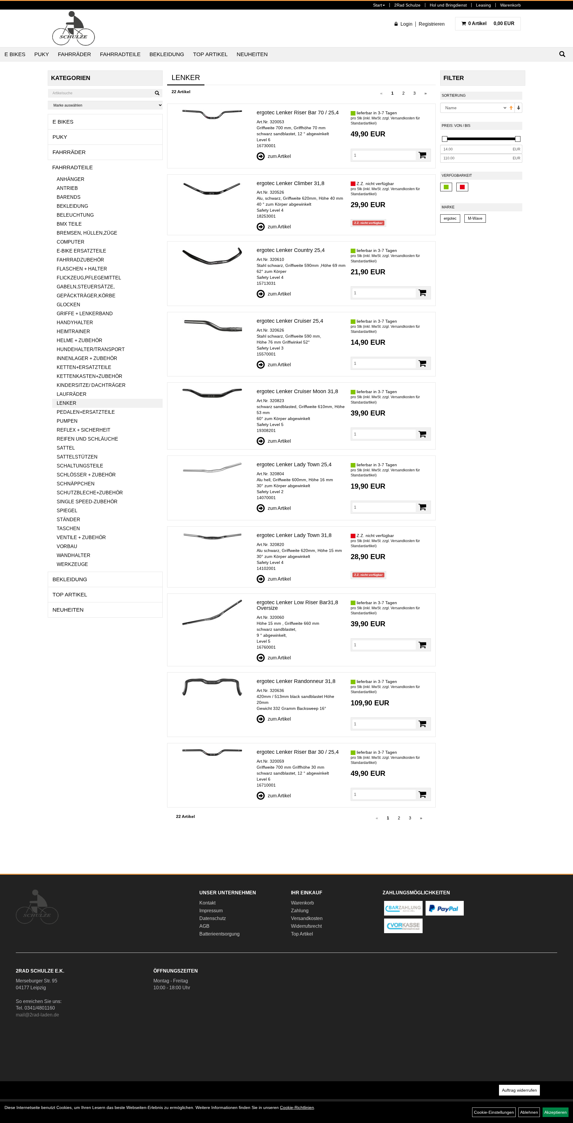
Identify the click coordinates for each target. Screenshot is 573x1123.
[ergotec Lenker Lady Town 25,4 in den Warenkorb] (422, 507)
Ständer (68, 519)
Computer (70, 241)
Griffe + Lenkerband (85, 313)
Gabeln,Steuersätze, (86, 286)
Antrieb (67, 188)
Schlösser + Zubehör (86, 474)
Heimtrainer (73, 331)
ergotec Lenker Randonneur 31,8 (296, 681)
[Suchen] (157, 93)
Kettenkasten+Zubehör (89, 376)
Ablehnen (529, 1112)
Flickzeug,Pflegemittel (89, 277)
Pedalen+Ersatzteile (86, 412)
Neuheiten (252, 54)
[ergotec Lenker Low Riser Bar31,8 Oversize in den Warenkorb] (422, 645)
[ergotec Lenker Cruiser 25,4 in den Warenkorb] (422, 363)
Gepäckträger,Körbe (86, 295)
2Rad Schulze (407, 5)
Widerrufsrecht (306, 926)
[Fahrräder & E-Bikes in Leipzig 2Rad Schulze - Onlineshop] (73, 28)
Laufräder (72, 394)
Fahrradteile (120, 54)
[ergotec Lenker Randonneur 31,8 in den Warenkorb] (422, 723)
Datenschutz (212, 918)
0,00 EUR (491, 23)
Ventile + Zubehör (81, 537)
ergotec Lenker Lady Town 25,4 (294, 464)
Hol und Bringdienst (448, 5)
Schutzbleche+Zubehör (90, 492)
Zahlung (300, 910)
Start (377, 5)
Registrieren (432, 24)
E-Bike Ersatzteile (81, 250)
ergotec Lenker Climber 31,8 (290, 183)
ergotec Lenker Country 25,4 (291, 250)
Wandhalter (73, 555)
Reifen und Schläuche (87, 438)
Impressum (211, 910)
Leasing (483, 5)
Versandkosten (307, 918)
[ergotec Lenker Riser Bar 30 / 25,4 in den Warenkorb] (422, 794)
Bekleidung (167, 54)
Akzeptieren (555, 1112)
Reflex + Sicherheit (83, 430)
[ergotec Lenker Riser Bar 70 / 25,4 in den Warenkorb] (422, 155)
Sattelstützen (77, 456)
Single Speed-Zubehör (87, 501)
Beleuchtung (75, 215)
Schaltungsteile (80, 465)
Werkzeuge (72, 564)
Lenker (66, 403)
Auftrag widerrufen (519, 1090)
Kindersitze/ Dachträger (91, 385)
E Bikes (14, 54)
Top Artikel (210, 54)
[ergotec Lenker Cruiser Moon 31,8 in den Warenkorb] (422, 434)
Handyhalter (75, 322)
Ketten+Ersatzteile (84, 367)
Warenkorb (510, 5)
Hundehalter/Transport (91, 349)
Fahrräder (74, 54)
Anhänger (70, 179)
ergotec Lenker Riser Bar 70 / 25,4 (298, 113)
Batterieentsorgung (219, 933)
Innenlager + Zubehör (87, 358)
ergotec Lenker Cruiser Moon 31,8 (297, 391)
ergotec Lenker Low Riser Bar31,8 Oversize (297, 605)
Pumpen (67, 421)
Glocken (68, 304)
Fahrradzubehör (80, 259)
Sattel (66, 447)
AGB (204, 926)
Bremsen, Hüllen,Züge (87, 233)
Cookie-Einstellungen (494, 1112)
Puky (41, 54)
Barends (69, 197)
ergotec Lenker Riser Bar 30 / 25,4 (298, 752)
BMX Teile (69, 224)
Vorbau (67, 546)
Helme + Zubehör (79, 340)
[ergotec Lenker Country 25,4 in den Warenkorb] (422, 292)
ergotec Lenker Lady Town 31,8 (294, 535)
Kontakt (207, 902)
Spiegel (67, 510)
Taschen (68, 528)
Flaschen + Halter (82, 268)
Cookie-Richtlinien (297, 1107)
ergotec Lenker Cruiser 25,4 (290, 321)
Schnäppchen (76, 483)
